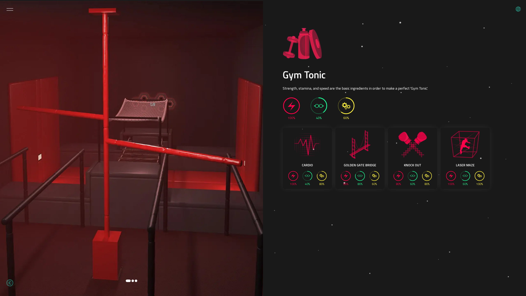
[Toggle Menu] (10, 9)
